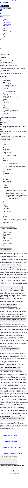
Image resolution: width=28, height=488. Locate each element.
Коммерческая (6, 25)
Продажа (5, 21)
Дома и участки (7, 24)
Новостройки (6, 22)
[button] (15, 81)
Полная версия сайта (14, 473)
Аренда (5, 19)
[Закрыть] (1, 4)
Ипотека (5, 27)
